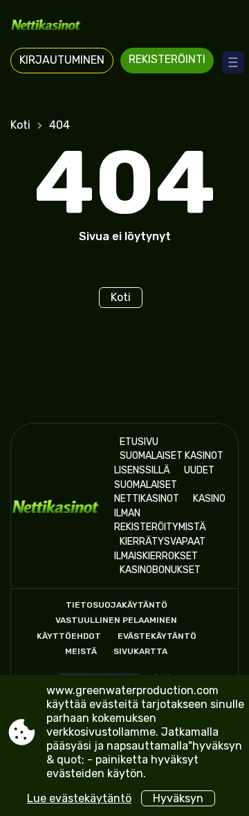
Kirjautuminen (61, 59)
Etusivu (139, 442)
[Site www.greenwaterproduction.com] (124, 25)
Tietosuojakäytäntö (116, 605)
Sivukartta (140, 651)
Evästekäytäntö (157, 636)
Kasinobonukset (160, 570)
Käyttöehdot (69, 636)
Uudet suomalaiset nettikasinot (164, 484)
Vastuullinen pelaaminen (116, 620)
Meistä (81, 651)
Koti (20, 125)
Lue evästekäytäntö (79, 798)
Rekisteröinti (167, 59)
